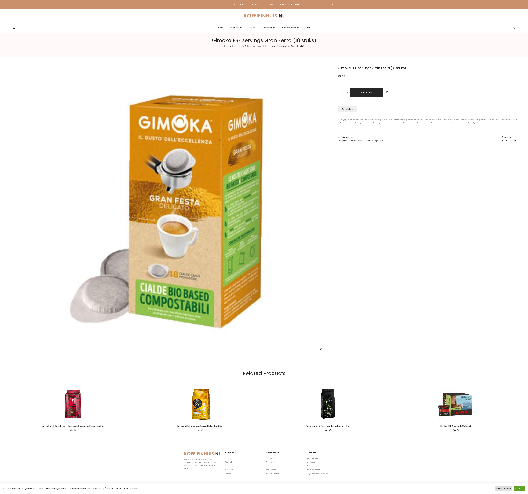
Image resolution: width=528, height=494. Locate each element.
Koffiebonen (271, 470)
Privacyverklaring (314, 470)
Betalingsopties (313, 466)
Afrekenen (311, 462)
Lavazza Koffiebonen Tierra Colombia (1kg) (200, 426)
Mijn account (312, 458)
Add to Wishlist (387, 92)
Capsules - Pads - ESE (256, 46)
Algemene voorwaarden (317, 473)
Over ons (228, 466)
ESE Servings (372, 140)
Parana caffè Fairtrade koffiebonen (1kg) (328, 426)
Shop (234, 46)
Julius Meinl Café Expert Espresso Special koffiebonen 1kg (73, 426)
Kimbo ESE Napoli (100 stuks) (455, 426)
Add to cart (366, 92)
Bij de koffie (270, 458)
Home (226, 46)
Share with (506, 137)
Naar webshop (290, 4)
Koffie (241, 46)
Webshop (229, 470)
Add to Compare (392, 92)
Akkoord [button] (519, 488)
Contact (228, 462)
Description (347, 109)
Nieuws (228, 473)
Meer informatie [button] (503, 488)
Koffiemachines (272, 473)
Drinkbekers (270, 462)
